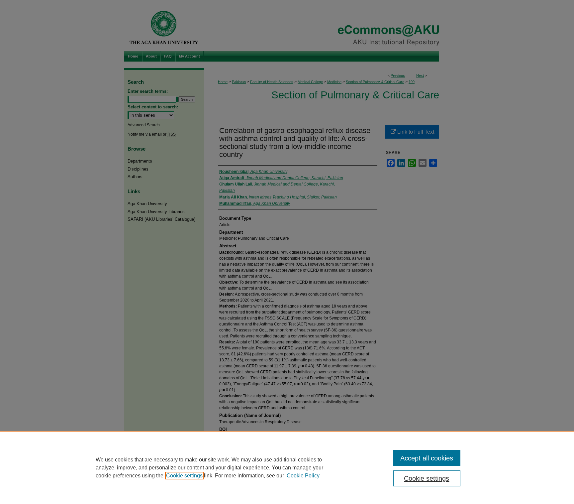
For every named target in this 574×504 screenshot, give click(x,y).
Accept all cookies (426, 458)
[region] (287, 467)
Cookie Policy (303, 475)
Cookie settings (184, 475)
